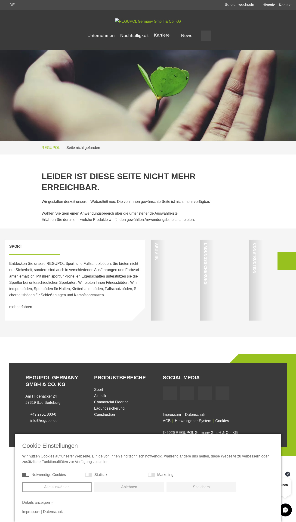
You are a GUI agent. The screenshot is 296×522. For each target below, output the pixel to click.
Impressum (172, 415)
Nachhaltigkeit (134, 35)
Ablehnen (129, 487)
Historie (268, 5)
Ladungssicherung (109, 408)
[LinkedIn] (205, 393)
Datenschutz (195, 415)
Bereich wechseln (240, 4)
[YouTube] (187, 393)
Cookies (222, 421)
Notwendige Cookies (48, 475)
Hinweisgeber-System (193, 421)
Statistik (100, 475)
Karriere (162, 35)
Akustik (100, 396)
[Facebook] (170, 393)
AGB (167, 421)
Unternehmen (101, 35)
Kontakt (285, 5)
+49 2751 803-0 (43, 414)
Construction (104, 415)
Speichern (201, 487)
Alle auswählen (57, 487)
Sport (98, 390)
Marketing (165, 475)
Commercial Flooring (111, 402)
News (186, 35)
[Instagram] (222, 393)
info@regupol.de (44, 421)
